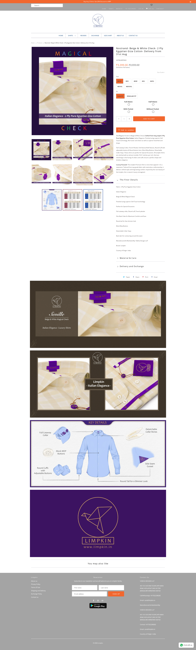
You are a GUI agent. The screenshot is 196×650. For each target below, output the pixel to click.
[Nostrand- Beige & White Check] (72, 91)
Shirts (111, 9)
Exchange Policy (36, 594)
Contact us (34, 597)
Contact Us (133, 35)
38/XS (119, 81)
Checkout (160, 9)
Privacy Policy (35, 584)
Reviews (83, 35)
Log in (140, 9)
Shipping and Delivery (38, 591)
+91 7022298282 (130, 9)
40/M (135, 81)
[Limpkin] (98, 22)
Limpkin (100, 643)
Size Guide (160, 72)
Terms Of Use (35, 587)
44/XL (152, 81)
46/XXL (119, 86)
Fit (117, 91)
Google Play (99, 606)
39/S (127, 81)
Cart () (151, 9)
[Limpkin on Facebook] (93, 600)
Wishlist (119, 9)
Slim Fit (120, 96)
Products (40, 43)
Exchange (95, 35)
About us (120, 35)
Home (104, 9)
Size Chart (108, 35)
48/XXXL (129, 86)
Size (117, 77)
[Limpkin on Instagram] (98, 600)
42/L (143, 81)
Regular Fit (131, 96)
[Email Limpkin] (102, 600)
